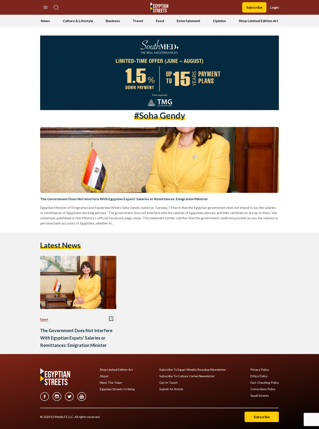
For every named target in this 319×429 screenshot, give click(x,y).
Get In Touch (168, 382)
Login (274, 7)
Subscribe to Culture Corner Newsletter (187, 376)
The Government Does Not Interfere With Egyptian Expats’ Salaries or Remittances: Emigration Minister (124, 199)
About (104, 376)
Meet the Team (111, 382)
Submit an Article (171, 389)
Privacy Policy (259, 369)
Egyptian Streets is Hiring (117, 389)
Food (160, 21)
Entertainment (188, 21)
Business (113, 21)
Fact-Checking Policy (264, 382)
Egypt (44, 319)
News (45, 21)
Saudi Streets (259, 395)
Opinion (219, 21)
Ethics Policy (259, 376)
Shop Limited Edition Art (258, 21)
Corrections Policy (262, 389)
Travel (138, 21)
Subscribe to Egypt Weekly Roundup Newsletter (192, 369)
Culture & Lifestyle (78, 21)
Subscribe (254, 7)
